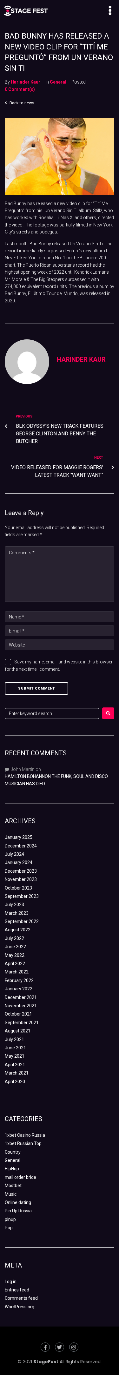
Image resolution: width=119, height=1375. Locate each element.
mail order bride (20, 1177)
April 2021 (15, 1064)
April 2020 (15, 1081)
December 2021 (21, 997)
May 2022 (14, 955)
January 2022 (18, 988)
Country (13, 1152)
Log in (11, 1281)
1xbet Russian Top (23, 1143)
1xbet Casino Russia (25, 1135)
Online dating (18, 1202)
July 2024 (14, 854)
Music (11, 1194)
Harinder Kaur (25, 82)
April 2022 (15, 963)
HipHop (12, 1168)
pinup (10, 1219)
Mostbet (13, 1185)
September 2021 (22, 1022)
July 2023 (14, 904)
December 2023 (21, 871)
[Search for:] (52, 713)
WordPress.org (19, 1306)
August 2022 (17, 929)
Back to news (21, 102)
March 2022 (17, 971)
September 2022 (22, 921)
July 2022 (14, 938)
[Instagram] (73, 1347)
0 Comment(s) (20, 89)
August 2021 (17, 1030)
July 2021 (14, 1039)
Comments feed (21, 1298)
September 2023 (22, 896)
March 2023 (17, 913)
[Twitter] (59, 1347)
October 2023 (18, 888)
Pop (9, 1227)
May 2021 (14, 1056)
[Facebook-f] (45, 1347)
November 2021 (21, 1005)
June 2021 (15, 1047)
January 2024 (18, 862)
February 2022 (19, 980)
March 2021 (17, 1073)
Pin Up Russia (18, 1210)
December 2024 (21, 845)
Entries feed (17, 1289)
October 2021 (18, 1013)
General (58, 82)
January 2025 (18, 837)
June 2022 (15, 946)
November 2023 (21, 879)
